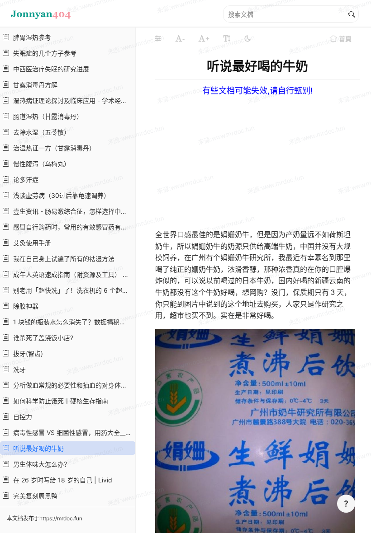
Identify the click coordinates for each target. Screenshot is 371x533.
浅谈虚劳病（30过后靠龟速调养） (60, 195)
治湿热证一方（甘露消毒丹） (52, 148)
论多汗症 (24, 179)
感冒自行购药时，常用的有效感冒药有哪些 (71, 227)
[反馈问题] (346, 504)
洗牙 (18, 369)
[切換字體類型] (226, 38)
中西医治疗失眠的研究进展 (49, 69)
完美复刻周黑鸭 (33, 496)
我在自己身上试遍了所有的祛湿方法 (62, 258)
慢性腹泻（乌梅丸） (40, 164)
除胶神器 (24, 306)
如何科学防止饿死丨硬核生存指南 (59, 401)
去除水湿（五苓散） (40, 132)
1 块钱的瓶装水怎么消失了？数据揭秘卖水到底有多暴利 (71, 322)
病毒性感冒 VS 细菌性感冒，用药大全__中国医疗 (71, 432)
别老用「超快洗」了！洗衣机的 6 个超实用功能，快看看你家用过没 (71, 290)
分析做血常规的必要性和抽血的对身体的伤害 (71, 385)
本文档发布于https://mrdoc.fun (44, 518)
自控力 (21, 417)
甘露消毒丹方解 (33, 85)
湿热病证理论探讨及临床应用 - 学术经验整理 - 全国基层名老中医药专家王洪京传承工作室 (71, 100)
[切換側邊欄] (157, 38)
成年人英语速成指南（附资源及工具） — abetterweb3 (71, 274)
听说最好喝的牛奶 (37, 448)
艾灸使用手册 (30, 243)
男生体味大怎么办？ (40, 464)
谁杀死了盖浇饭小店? (41, 337)
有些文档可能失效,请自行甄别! (257, 90)
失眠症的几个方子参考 (43, 53)
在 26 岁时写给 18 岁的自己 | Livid (61, 480)
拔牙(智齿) (26, 353)
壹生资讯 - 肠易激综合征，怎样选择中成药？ (71, 211)
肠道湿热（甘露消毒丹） (46, 116)
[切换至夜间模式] (247, 38)
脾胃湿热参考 (30, 37)
